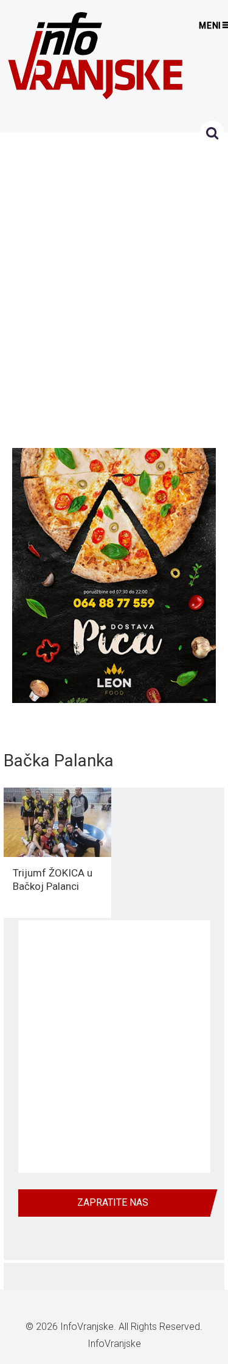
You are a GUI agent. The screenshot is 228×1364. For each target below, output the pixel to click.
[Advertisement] (114, 287)
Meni (210, 25)
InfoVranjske (87, 1326)
